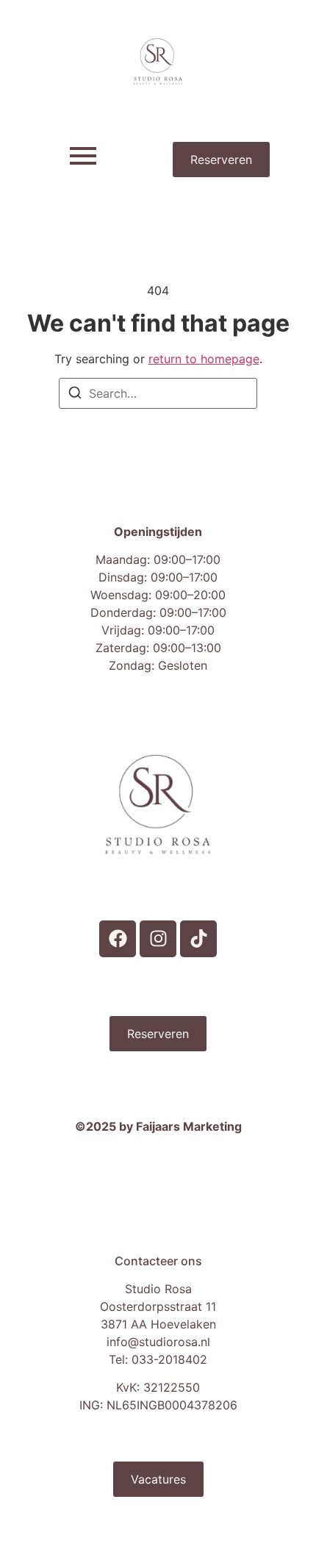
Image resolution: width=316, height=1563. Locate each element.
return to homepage (203, 358)
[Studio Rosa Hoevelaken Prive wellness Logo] (158, 61)
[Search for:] (158, 393)
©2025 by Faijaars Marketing (158, 1126)
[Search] (75, 394)
